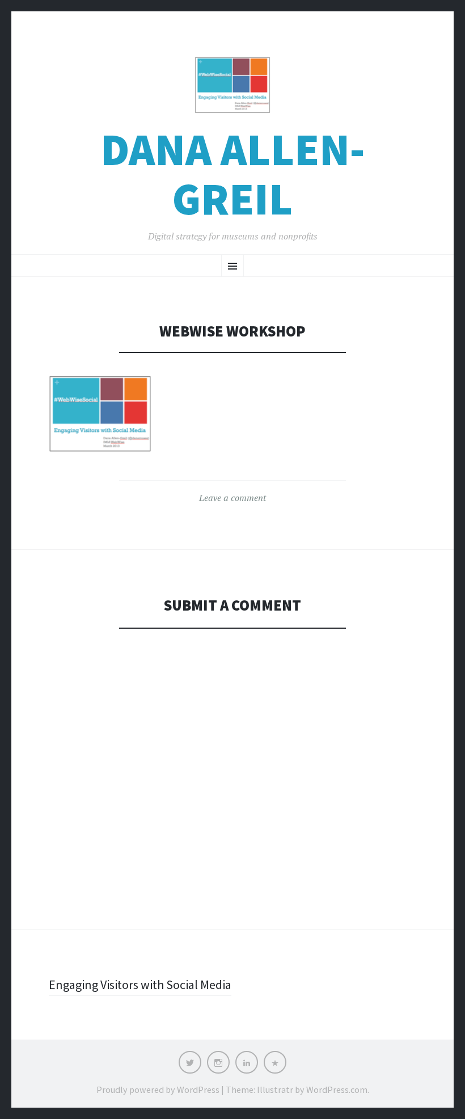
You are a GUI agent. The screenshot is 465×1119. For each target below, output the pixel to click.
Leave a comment (232, 497)
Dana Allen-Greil (232, 174)
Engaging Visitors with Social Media (140, 984)
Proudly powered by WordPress (157, 1089)
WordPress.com (336, 1089)
